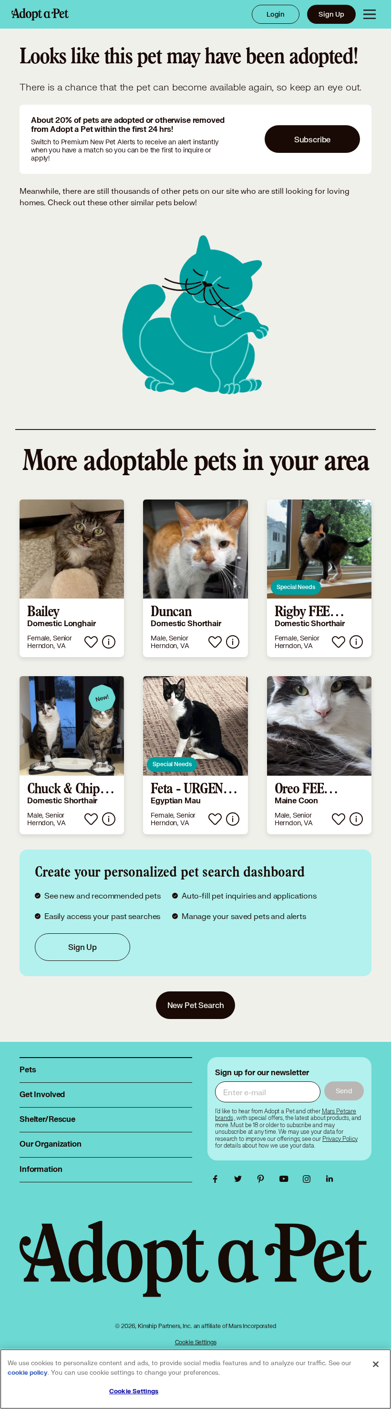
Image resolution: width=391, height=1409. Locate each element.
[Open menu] (369, 14)
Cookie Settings (195, 1342)
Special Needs (296, 586)
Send (344, 1091)
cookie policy (28, 1373)
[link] (72, 579)
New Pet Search (195, 1004)
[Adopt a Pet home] (40, 14)
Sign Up (331, 14)
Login (276, 14)
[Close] (375, 1364)
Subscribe (312, 139)
